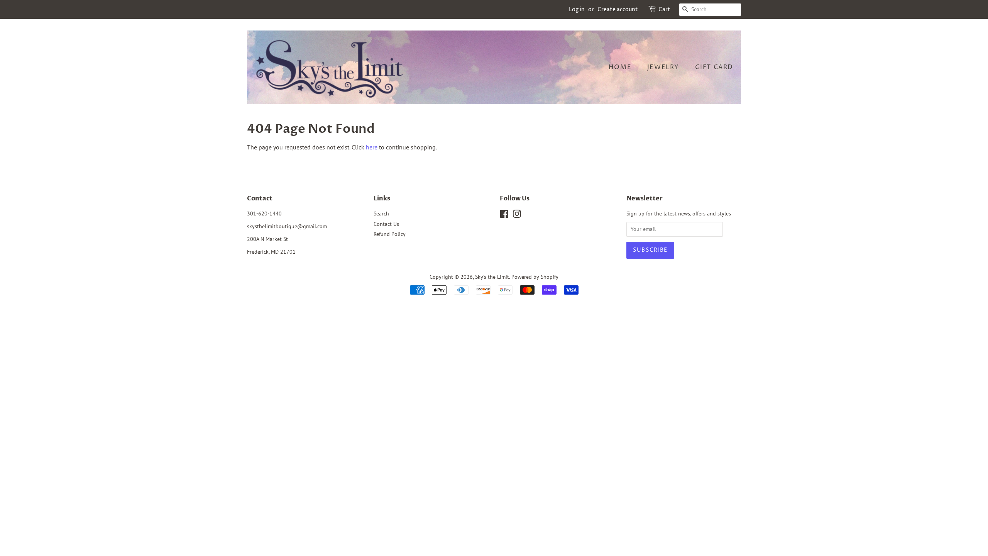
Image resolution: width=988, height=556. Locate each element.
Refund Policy (390, 234)
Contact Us (386, 223)
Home (620, 67)
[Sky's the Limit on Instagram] (517, 215)
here (371, 147)
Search (381, 213)
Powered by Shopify (534, 276)
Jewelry (663, 67)
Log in (577, 9)
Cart (664, 9)
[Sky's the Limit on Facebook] (504, 215)
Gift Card (714, 67)
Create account (617, 9)
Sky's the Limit (492, 276)
